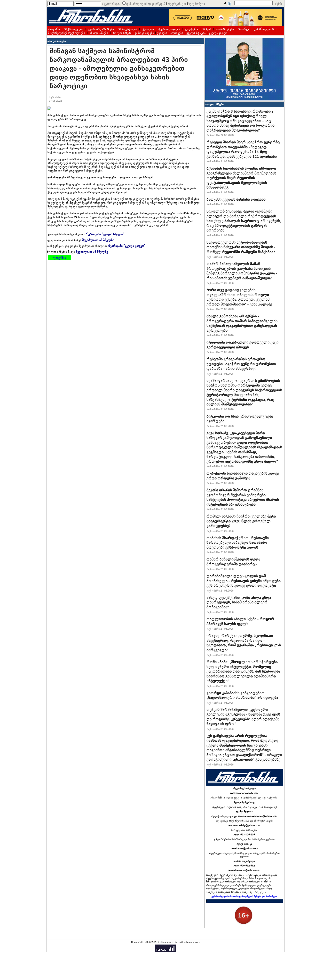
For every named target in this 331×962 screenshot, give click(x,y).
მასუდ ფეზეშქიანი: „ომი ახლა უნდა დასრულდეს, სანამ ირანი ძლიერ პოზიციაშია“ (238, 602)
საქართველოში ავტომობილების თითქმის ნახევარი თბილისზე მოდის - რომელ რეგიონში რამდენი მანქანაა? (240, 247)
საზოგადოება (127, 29)
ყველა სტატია (196, 33)
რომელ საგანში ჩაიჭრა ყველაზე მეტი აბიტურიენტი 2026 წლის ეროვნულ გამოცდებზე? (241, 521)
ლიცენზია (59, 258)
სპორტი (244, 29)
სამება (207, 29)
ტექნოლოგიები (169, 29)
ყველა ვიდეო (218, 33)
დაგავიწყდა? (157, 4)
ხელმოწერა (197, 4)
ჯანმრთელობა (264, 29)
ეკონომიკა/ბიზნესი (101, 29)
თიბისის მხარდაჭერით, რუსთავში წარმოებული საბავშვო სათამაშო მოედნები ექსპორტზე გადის (237, 542)
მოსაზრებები (225, 29)
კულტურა (191, 29)
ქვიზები (162, 33)
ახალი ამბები (99, 33)
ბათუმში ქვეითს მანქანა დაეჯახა (236, 199)
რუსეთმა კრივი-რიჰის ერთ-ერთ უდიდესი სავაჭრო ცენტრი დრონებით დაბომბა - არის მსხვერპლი (241, 363)
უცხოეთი (148, 29)
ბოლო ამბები (122, 33)
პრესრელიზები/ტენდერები (66, 33)
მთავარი (54, 29)
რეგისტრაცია (177, 4)
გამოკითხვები (144, 33)
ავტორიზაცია (111, 4)
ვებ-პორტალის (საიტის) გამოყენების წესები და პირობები (244, 896)
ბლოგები (176, 33)
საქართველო (73, 29)
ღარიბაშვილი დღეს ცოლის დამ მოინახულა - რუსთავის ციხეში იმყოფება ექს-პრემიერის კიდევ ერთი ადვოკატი (243, 580)
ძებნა (278, 4)
